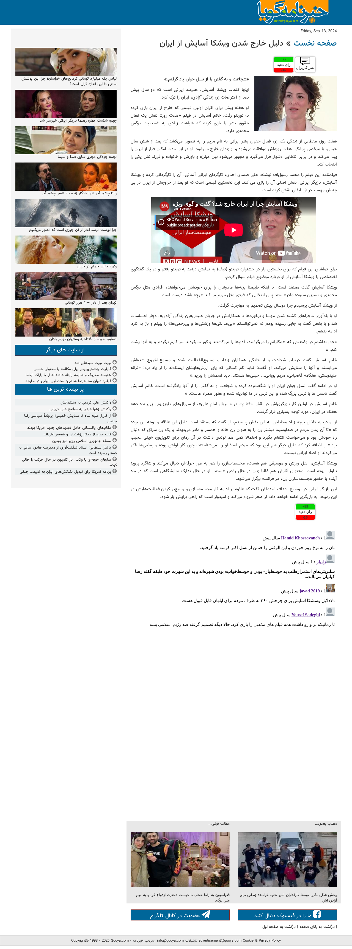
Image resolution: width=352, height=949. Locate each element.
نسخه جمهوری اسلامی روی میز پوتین (81, 441)
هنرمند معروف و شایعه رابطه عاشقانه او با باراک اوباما (68, 375)
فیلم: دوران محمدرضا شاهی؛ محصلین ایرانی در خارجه (68, 381)
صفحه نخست (315, 43)
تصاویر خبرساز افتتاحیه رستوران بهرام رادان (83, 339)
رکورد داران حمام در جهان (97, 267)
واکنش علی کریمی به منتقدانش (86, 403)
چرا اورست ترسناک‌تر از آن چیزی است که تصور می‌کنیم (73, 230)
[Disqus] (234, 597)
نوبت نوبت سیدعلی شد (93, 363)
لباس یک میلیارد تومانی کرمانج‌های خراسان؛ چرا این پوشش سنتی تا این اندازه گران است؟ (69, 81)
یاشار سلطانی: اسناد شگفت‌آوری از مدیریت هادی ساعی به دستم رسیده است (67, 450)
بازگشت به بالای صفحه (317, 927)
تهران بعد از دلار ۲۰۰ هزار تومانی (91, 303)
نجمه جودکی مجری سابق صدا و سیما (87, 157)
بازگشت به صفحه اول (279, 927)
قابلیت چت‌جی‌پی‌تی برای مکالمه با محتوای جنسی (72, 369)
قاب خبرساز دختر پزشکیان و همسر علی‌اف (77, 435)
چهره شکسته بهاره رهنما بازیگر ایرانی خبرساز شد (78, 121)
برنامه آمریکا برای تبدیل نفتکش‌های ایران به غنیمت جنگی (65, 472)
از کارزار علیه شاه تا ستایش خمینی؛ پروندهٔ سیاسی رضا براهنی (70, 418)
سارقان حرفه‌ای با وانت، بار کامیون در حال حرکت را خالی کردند (69, 462)
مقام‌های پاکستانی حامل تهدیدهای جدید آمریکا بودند (69, 428)
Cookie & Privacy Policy (262, 941)
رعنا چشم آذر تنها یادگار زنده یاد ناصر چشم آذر (79, 194)
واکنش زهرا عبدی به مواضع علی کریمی (80, 409)
